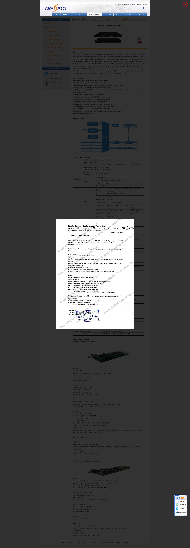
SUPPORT (128, 14)
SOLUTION (107, 14)
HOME (56, 14)
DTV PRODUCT (94, 14)
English (126, 4)
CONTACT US (140, 14)
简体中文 (120, 4)
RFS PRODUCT (80, 14)
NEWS (118, 14)
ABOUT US (66, 14)
